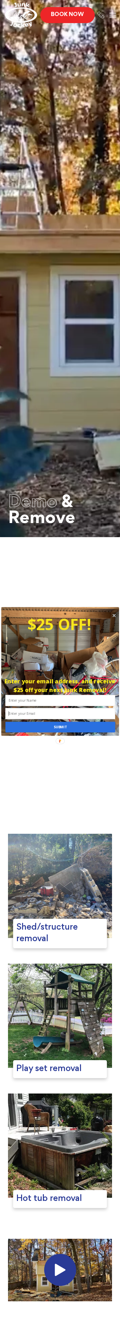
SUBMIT (60, 727)
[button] (59, 624)
